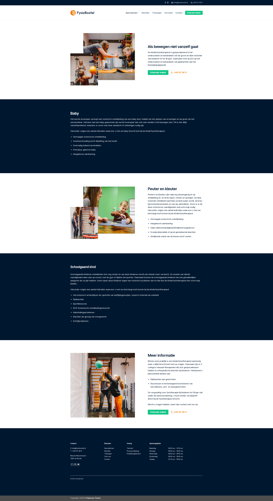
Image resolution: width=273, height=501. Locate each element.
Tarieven (130, 448)
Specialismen (131, 13)
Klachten (145, 13)
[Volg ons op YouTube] (78, 464)
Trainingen (157, 13)
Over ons (107, 456)
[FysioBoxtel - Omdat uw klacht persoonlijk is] (82, 13)
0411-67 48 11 (77, 451)
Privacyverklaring (133, 451)
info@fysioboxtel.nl (79, 448)
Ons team (168, 13)
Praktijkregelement (134, 454)
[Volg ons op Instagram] (167, 3)
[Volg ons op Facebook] (165, 3)
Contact (178, 13)
